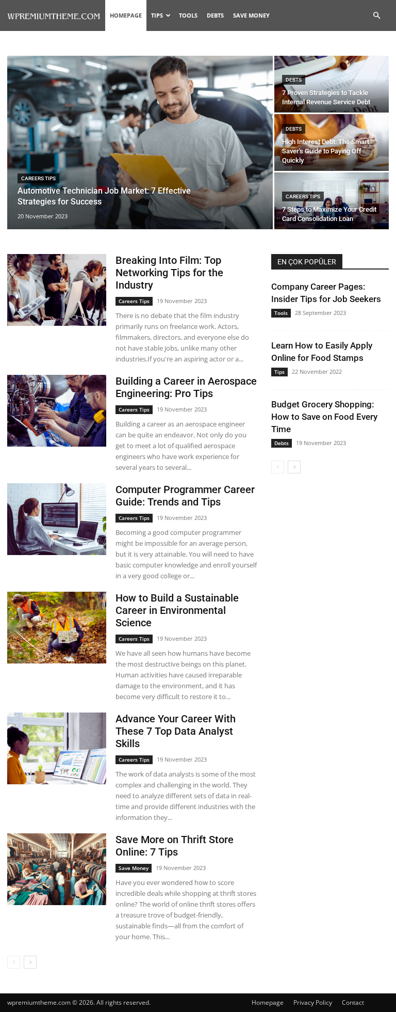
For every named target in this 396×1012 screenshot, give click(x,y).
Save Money (251, 15)
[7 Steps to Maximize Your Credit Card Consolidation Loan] (331, 200)
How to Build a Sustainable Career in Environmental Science (177, 610)
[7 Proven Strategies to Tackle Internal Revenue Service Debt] (331, 84)
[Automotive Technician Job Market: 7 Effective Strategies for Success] (140, 143)
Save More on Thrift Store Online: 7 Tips (175, 845)
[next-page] (30, 962)
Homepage (126, 15)
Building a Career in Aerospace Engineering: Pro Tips (186, 387)
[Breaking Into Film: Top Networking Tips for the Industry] (56, 290)
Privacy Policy (312, 1002)
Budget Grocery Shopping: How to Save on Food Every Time (324, 416)
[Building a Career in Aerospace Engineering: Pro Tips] (56, 411)
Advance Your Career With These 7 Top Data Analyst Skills (176, 731)
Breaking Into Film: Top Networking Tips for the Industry (169, 272)
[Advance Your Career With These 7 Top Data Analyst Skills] (56, 748)
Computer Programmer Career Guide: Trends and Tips (185, 495)
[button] (376, 16)
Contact (353, 1002)
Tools (188, 15)
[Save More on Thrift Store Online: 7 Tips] (56, 869)
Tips (157, 15)
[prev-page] (13, 962)
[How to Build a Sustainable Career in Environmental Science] (56, 627)
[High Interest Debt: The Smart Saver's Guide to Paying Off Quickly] (331, 142)
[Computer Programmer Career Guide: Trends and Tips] (56, 519)
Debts (215, 15)
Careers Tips (38, 178)
